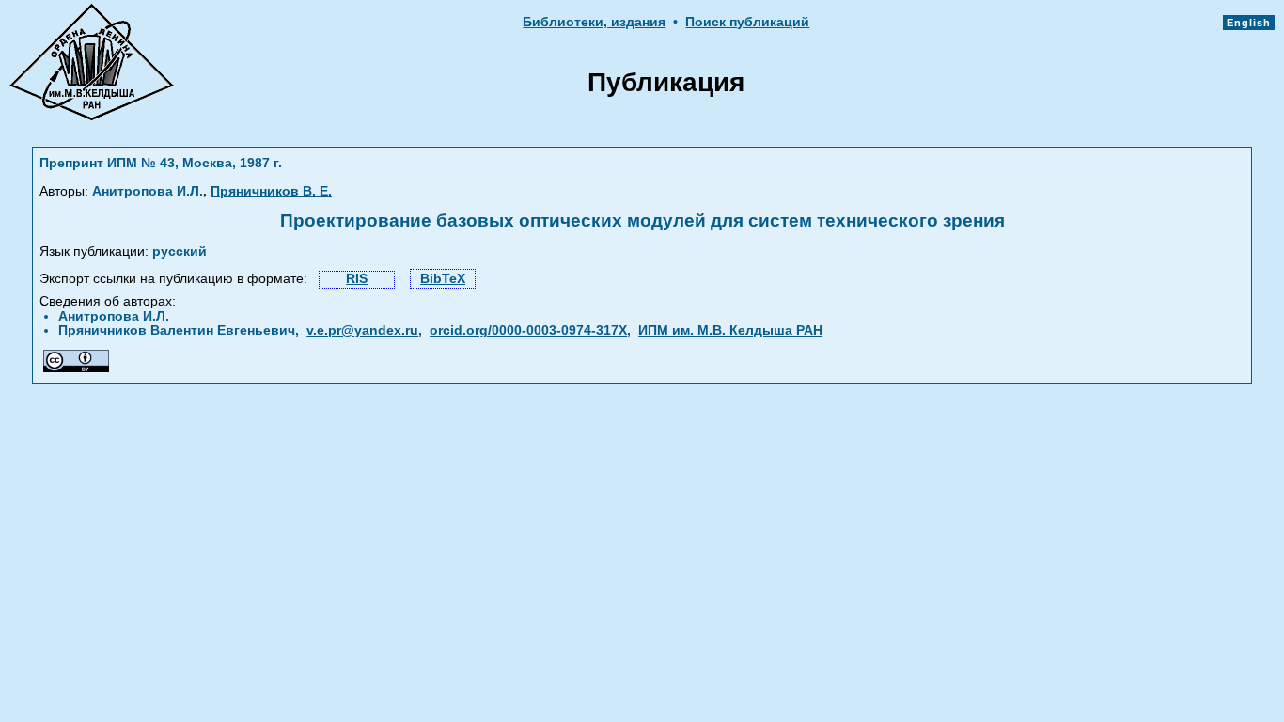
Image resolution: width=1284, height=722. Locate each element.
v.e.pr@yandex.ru (362, 330)
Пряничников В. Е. (271, 191)
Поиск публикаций (747, 22)
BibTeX (442, 279)
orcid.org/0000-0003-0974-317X (528, 330)
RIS (357, 279)
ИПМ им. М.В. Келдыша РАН (730, 330)
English (1249, 22)
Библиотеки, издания (594, 22)
